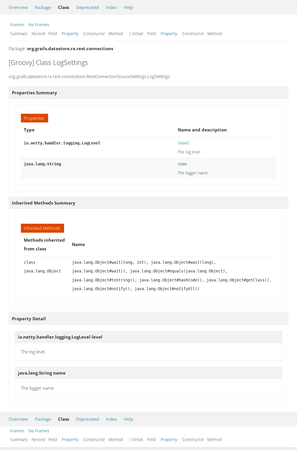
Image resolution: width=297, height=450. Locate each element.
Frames (17, 24)
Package (43, 7)
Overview (18, 7)
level (183, 143)
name (182, 164)
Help (128, 7)
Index (111, 7)
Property (70, 33)
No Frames (38, 24)
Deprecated (87, 7)
